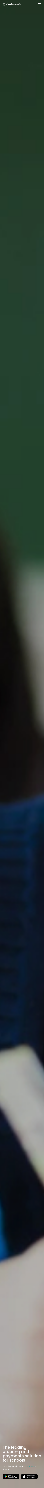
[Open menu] (39, 4)
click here (30, 1466)
